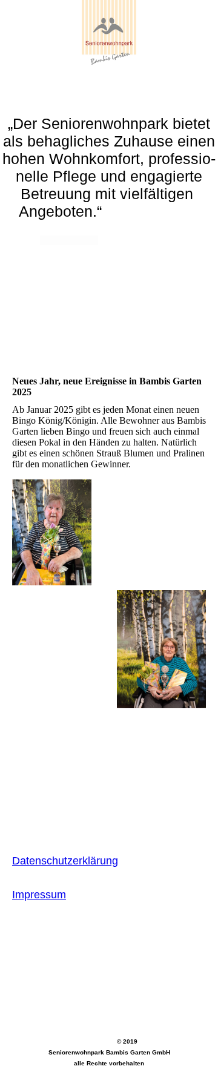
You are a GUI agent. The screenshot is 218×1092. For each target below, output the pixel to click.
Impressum (39, 895)
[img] (109, 45)
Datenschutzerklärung (65, 861)
